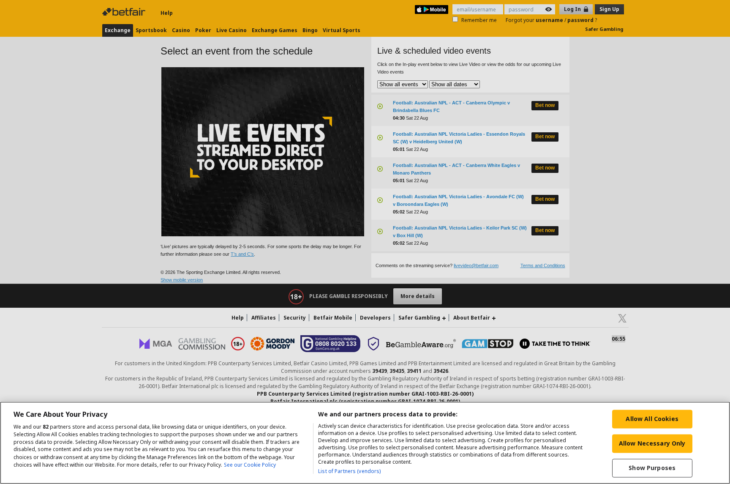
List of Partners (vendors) (349, 471)
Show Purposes (652, 468)
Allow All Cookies (652, 419)
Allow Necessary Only (652, 443)
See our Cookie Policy (250, 464)
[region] (365, 443)
